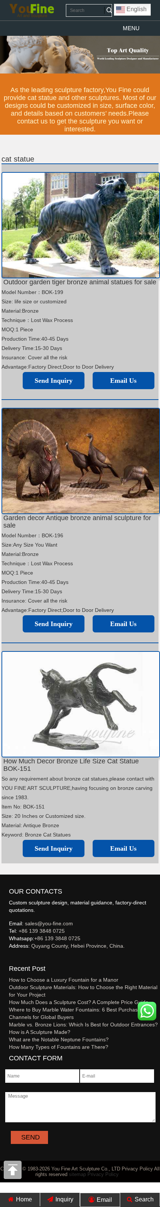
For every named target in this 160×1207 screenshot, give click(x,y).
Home (23, 1199)
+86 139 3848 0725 (42, 931)
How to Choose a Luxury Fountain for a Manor (63, 980)
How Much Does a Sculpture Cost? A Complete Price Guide (78, 1002)
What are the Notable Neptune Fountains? (59, 1039)
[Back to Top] (13, 1172)
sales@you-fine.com (49, 923)
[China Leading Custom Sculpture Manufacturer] (31, 10)
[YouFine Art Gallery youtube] (9, 958)
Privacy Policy (103, 1174)
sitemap (77, 1174)
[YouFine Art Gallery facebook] (8, 958)
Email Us (123, 380)
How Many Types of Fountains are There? (58, 1047)
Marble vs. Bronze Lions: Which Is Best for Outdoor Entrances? (83, 1025)
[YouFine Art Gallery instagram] (11, 958)
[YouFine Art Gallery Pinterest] (14, 958)
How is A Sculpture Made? (39, 1032)
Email (103, 1200)
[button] (131, 28)
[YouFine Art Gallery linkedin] (12, 958)
